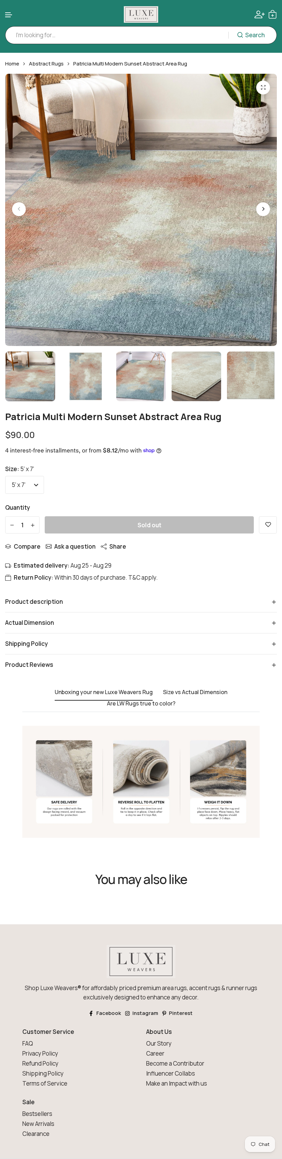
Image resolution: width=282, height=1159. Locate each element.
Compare (27, 546)
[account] (259, 14)
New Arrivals (38, 1124)
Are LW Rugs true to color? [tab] (141, 703)
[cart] (272, 14)
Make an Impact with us (176, 1083)
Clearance (36, 1134)
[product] (263, 87)
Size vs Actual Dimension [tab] (195, 692)
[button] (9, 15)
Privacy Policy (40, 1053)
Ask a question (75, 546)
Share (117, 546)
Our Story (159, 1043)
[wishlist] (268, 524)
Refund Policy (40, 1063)
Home (12, 64)
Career (155, 1053)
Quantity (17, 507)
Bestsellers (37, 1114)
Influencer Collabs (170, 1073)
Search (255, 35)
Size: (19, 469)
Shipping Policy (43, 1073)
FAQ (27, 1043)
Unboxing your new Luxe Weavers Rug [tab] (104, 692)
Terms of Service (44, 1083)
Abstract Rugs (46, 64)
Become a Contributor (175, 1063)
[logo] (141, 14)
